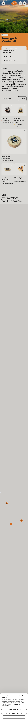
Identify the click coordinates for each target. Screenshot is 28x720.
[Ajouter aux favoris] (12, 106)
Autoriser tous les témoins (14, 709)
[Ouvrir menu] (3, 3)
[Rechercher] (25, 3)
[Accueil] (14, 3)
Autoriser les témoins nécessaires (14, 713)
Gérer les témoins (14, 717)
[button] (11, 524)
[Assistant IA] (20, 3)
